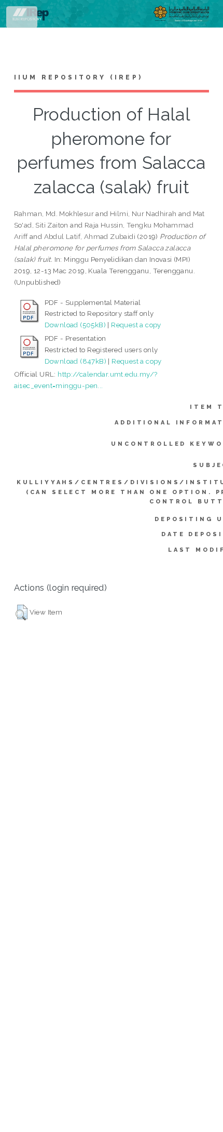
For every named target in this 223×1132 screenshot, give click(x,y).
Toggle (22, 19)
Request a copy (136, 325)
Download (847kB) (75, 361)
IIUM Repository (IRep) (78, 77)
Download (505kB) (75, 325)
